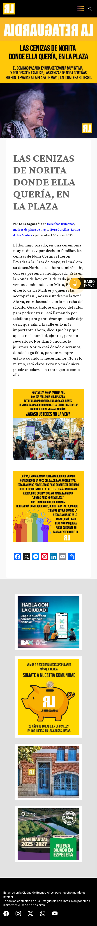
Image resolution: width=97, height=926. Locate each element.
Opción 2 (84, 292)
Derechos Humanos (60, 224)
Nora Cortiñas (59, 229)
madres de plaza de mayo (30, 229)
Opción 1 (84, 291)
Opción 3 (84, 294)
